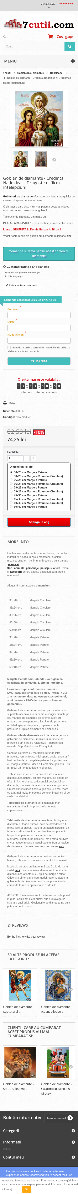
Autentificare (66, 3)
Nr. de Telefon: (16, 334)
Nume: (12, 321)
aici (69, 235)
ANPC (7, 1148)
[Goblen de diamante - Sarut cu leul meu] (20, 1062)
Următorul (54, 160)
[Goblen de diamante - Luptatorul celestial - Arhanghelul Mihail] (20, 985)
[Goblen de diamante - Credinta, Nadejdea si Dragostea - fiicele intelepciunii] (20, 159)
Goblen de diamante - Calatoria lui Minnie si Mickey (56, 1088)
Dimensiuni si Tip (21, 466)
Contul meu (13, 1157)
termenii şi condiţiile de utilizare (51, 347)
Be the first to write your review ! (26, 936)
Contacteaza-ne (48, 5)
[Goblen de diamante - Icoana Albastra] (58, 985)
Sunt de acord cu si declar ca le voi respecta (38, 349)
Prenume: (14, 309)
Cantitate (13, 452)
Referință (9, 411)
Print (12, 403)
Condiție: (9, 417)
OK (27, 1189)
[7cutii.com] (39, 22)
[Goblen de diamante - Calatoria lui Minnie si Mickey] (58, 1062)
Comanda (39, 361)
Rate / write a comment (22, 285)
